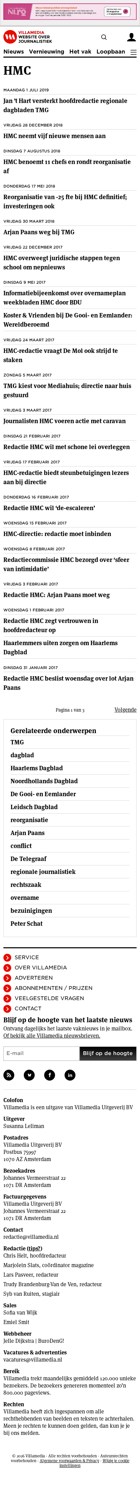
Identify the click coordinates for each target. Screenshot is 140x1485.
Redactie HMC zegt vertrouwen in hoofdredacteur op (50, 625)
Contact (28, 1009)
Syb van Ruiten (21, 1293)
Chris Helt (15, 1255)
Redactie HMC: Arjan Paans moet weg (56, 595)
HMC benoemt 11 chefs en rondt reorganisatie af (67, 166)
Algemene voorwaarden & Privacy (69, 1460)
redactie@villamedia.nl (31, 1237)
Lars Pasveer (18, 1274)
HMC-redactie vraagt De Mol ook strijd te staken (60, 355)
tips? (34, 1248)
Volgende (126, 709)
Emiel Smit (16, 1322)
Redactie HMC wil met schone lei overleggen (66, 447)
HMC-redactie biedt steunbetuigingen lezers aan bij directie (66, 477)
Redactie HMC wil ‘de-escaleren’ (49, 508)
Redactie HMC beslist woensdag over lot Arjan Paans (68, 683)
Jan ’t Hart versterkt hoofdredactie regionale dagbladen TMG (65, 105)
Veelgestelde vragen (49, 998)
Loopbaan (111, 51)
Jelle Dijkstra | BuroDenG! (33, 1341)
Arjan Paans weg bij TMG (39, 232)
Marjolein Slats (21, 1265)
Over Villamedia (41, 968)
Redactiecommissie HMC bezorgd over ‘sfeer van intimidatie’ (66, 564)
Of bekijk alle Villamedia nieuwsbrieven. (51, 1035)
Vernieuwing (46, 51)
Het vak (80, 51)
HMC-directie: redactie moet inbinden (57, 534)
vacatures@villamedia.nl (32, 1359)
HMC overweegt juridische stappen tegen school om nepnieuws (61, 262)
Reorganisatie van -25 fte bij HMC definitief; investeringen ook (65, 201)
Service (27, 957)
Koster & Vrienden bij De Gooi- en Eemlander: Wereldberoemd (68, 319)
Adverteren (34, 978)
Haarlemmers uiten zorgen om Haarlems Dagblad (60, 647)
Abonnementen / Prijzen (53, 988)
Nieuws (13, 51)
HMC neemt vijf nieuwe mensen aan (54, 136)
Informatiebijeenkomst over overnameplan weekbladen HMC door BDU (64, 297)
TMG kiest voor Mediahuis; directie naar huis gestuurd (67, 390)
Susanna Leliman (23, 1126)
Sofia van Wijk (20, 1312)
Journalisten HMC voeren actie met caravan (64, 421)
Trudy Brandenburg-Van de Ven (39, 1284)
